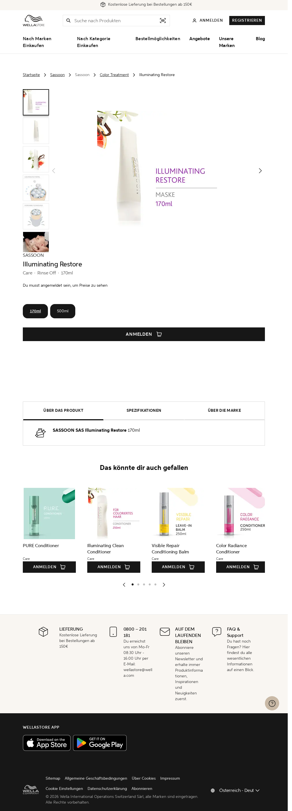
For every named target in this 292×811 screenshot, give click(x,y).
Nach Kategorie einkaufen (93, 42)
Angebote (199, 39)
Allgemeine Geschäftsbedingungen (96, 778)
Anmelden (139, 334)
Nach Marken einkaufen (37, 42)
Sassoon (57, 74)
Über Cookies (144, 778)
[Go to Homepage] (33, 20)
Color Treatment (114, 74)
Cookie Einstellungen (64, 788)
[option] (131, 583)
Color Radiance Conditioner (229, 549)
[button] (68, 21)
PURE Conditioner (41, 545)
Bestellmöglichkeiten (157, 39)
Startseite (31, 74)
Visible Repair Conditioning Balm (168, 549)
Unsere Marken (227, 42)
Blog (260, 39)
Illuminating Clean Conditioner (104, 549)
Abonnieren (141, 788)
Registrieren (247, 20)
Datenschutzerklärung (107, 788)
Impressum (170, 778)
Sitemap (53, 778)
